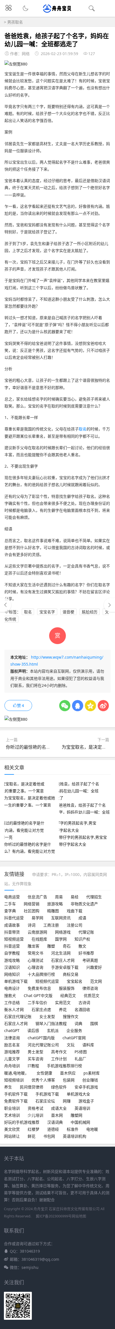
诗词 (31, 925)
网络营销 (31, 903)
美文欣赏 (12, 1129)
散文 (82, 946)
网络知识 (12, 974)
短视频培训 (14, 1080)
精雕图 (53, 910)
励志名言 (12, 1044)
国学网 (61, 939)
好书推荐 (86, 953)
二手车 (10, 903)
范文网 (96, 981)
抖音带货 (12, 932)
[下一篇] (109, 605)
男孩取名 (15, 22)
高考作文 (59, 1051)
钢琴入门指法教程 (51, 1023)
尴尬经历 (89, 611)
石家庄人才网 (63, 960)
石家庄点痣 (41, 1009)
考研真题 (90, 960)
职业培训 (12, 1108)
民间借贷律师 (31, 1087)
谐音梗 (68, 611)
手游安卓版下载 (64, 967)
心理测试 (35, 960)
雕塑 (51, 946)
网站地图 (79, 1216)
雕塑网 (76, 1115)
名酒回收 (82, 1009)
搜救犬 (10, 995)
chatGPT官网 (74, 1037)
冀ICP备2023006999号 (54, 1216)
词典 (78, 1023)
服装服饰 (67, 988)
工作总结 (12, 1002)
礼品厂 (80, 1058)
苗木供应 (68, 1073)
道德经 (53, 1129)
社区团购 (31, 910)
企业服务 (74, 1030)
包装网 (69, 1080)
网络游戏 (63, 932)
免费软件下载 (16, 1101)
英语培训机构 (74, 1136)
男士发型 (35, 1051)
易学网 (37, 917)
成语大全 (59, 1108)
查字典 (10, 910)
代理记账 (86, 932)
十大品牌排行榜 (41, 974)
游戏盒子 (86, 1101)
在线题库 (39, 939)
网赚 (67, 1101)
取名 (83, 429)
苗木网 (57, 1115)
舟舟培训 (12, 1065)
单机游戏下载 (16, 981)
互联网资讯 (61, 917)
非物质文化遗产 (84, 903)
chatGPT (12, 1030)
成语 (82, 917)
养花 (63, 1009)
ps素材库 (91, 1073)
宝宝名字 (47, 611)
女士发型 (47, 1016)
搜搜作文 (70, 1016)
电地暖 (92, 1129)
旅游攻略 (55, 903)
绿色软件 (59, 1087)
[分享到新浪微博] (103, 705)
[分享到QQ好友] (77, 705)
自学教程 (12, 953)
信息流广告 (37, 896)
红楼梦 (33, 1129)
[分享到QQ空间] (90, 705)
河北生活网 (61, 953)
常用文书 (35, 953)
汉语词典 (55, 1122)
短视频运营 (14, 939)
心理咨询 (35, 967)
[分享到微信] (64, 705)
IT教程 (33, 1065)
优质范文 (91, 995)
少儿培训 (35, 1115)
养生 (8, 1087)
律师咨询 (90, 988)
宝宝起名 (74, 981)
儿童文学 (12, 1058)
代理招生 (94, 896)
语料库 (88, 1044)
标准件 (72, 1129)
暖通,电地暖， (16, 1073)
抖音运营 (12, 946)
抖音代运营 (14, 917)
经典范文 (68, 995)
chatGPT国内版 (41, 1037)
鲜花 (31, 1136)
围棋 (94, 1023)
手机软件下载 (16, 1094)
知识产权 (82, 939)
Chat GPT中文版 (38, 995)
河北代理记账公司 (43, 1044)
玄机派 (53, 1030)
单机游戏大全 (78, 1094)
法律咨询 (12, 1037)
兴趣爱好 (94, 967)
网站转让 (12, 1136)
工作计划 (59, 1058)
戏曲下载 (74, 910)
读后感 (33, 1030)
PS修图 (81, 1051)
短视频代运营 (47, 981)
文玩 (71, 1044)
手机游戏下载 (47, 1094)
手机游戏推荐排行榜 (64, 1065)
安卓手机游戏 (86, 1087)
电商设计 (12, 988)
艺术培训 (12, 1115)
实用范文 (63, 1002)
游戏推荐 (12, 1051)
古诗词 (84, 1002)
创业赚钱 (90, 1080)
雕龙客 (33, 946)
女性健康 (44, 1073)
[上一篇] (5, 605)
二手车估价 (37, 1002)
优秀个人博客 (43, 1080)
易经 (74, 896)
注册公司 (74, 925)
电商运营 (12, 896)
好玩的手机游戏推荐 (21, 1122)
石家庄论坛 (45, 1101)
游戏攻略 (12, 960)
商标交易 (70, 974)
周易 (59, 896)
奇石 (67, 946)
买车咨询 (35, 1058)
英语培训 (82, 1108)
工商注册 (51, 925)
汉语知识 (12, 967)
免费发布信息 (39, 988)
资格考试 (35, 1108)
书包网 (49, 1136)
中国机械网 (80, 1122)
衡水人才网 (14, 1009)
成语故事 (12, 925)
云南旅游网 (37, 932)
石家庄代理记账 (18, 1016)
